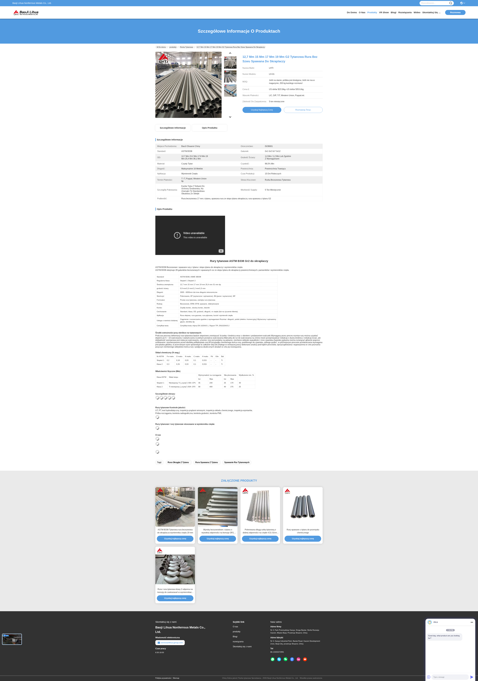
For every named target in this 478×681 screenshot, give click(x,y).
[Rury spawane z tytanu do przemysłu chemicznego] (303, 507)
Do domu (352, 12)
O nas (362, 12)
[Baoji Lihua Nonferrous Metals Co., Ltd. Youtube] (305, 659)
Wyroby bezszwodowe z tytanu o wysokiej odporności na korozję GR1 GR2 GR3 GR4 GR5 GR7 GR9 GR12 (217, 531)
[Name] (450, 3)
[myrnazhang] (279, 659)
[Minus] (471, 622)
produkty (372, 12)
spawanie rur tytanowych (236, 462)
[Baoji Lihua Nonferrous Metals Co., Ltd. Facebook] (292, 659)
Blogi (393, 12)
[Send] (472, 677)
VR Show (384, 12)
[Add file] (428, 677)
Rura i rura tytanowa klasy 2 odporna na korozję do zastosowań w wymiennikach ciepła (175, 591)
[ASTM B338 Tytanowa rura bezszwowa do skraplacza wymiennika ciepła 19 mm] (175, 507)
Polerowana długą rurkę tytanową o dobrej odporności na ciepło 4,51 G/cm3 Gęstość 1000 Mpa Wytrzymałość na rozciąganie (260, 531)
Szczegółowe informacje (173, 128)
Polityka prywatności (163, 678)
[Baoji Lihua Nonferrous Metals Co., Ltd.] (26, 12)
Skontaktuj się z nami (431, 12)
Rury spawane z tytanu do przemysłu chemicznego (303, 531)
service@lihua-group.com (172, 643)
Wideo (417, 12)
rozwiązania (405, 12)
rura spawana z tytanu (206, 462)
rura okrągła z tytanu (178, 462)
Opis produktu (209, 128)
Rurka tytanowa (186, 47)
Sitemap (176, 678)
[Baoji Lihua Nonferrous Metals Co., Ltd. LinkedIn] (298, 659)
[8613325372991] (272, 659)
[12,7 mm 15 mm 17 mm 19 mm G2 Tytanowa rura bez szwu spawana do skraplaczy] (188, 85)
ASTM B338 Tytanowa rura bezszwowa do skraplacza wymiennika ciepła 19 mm (175, 531)
